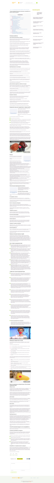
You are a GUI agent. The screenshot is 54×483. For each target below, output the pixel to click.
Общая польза (14, 29)
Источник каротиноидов (15, 23)
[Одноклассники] (27, 458)
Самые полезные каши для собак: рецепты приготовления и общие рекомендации (13, 192)
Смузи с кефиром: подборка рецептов (38, 36)
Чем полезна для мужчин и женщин (17, 16)
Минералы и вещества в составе (15, 28)
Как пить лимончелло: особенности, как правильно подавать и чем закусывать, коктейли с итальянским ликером (38, 18)
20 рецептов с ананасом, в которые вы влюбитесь (38, 26)
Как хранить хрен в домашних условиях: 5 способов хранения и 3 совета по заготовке (38, 44)
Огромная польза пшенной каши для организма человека (13, 113)
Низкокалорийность (15, 25)
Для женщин (14, 30)
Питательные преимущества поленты (15, 20)
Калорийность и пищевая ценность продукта (18, 33)
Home (10, 9)
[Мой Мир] (28, 458)
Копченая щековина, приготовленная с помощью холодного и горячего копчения (38, 29)
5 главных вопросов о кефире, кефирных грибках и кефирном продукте (39, 13)
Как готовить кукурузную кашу (15, 26)
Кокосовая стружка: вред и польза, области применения (37, 47)
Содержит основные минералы (16, 24)
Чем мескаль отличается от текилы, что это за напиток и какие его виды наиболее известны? (38, 22)
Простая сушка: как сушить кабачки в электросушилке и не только (37, 39)
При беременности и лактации (16, 17)
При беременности (15, 31)
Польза (12, 19)
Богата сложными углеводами (16, 22)
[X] (29, 458)
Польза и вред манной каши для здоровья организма (27, 160)
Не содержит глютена (15, 21)
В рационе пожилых (15, 18)
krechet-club (15, 3)
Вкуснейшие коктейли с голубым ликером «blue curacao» (37, 33)
